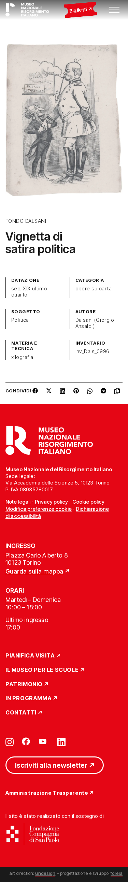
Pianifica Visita (30, 656)
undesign (45, 873)
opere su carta (93, 289)
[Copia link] (118, 393)
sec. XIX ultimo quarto (29, 292)
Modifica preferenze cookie (38, 509)
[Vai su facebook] (26, 741)
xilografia (22, 357)
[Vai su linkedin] (61, 741)
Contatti (21, 713)
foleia (117, 873)
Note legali (18, 501)
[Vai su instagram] (9, 741)
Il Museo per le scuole (42, 670)
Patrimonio (24, 684)
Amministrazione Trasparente (46, 793)
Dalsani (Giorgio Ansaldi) (94, 323)
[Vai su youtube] (43, 741)
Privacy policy (51, 501)
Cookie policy (88, 501)
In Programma (28, 698)
